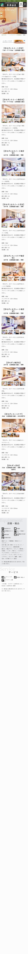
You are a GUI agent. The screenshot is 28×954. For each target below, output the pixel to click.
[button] (24, 60)
